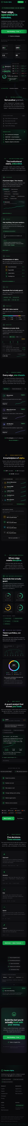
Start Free (20, 1)
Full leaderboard (20, 504)
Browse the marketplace (8, 281)
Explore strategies (15, 36)
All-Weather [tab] (15, 191)
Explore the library (7, 213)
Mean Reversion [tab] (14, 189)
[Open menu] (25, 2)
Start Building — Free (13, 31)
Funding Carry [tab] (7, 191)
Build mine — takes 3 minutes (13, 943)
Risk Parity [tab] (6, 196)
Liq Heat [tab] (6, 198)
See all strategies (13, 440)
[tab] (6, 389)
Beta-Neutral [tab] (15, 193)
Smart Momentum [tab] (21, 196)
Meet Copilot (5, 250)
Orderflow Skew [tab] (13, 198)
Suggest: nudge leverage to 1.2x (10, 757)
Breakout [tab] (13, 196)
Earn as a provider (13, 537)
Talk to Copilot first (15, 1042)
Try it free (19, 818)
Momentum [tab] (6, 189)
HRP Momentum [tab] (7, 193)
